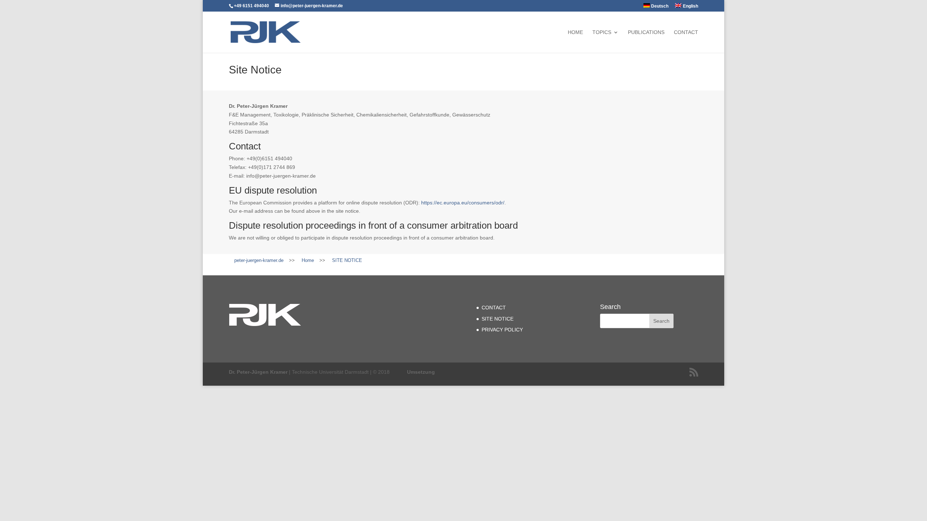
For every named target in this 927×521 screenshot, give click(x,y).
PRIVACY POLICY (502, 329)
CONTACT (686, 32)
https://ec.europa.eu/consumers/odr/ (462, 203)
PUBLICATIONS (646, 32)
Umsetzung (421, 372)
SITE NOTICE (497, 319)
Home (575, 32)
